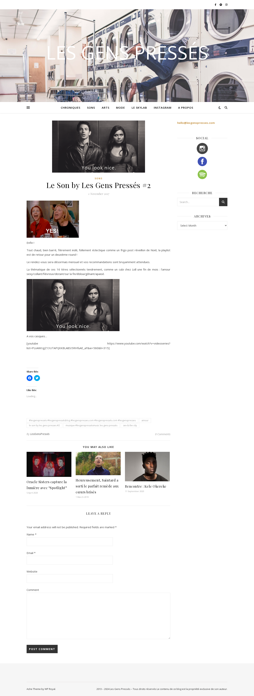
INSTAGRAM (162, 107)
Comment (33, 590)
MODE (120, 107)
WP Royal (50, 689)
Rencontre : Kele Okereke (145, 486)
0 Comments (162, 434)
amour (145, 420)
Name (31, 534)
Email (31, 553)
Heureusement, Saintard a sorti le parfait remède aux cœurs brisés (97, 486)
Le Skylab (139, 107)
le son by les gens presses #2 (44, 425)
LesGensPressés (40, 434)
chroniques (70, 107)
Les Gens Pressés (127, 52)
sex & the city (130, 425)
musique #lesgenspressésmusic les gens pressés (91, 425)
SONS (91, 107)
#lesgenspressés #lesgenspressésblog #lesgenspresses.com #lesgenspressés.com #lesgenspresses (82, 420)
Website (32, 571)
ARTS (105, 107)
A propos (185, 107)
